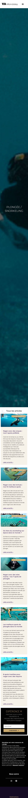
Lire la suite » (8, 462)
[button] (22, 4)
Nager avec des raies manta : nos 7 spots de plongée (12, 577)
